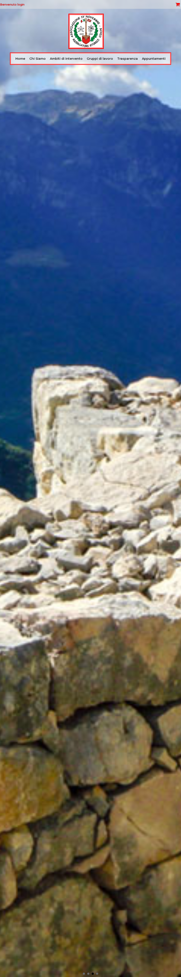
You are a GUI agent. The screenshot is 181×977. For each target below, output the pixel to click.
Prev (5, 488)
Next (175, 488)
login (21, 4)
